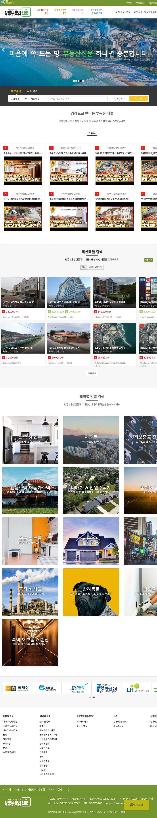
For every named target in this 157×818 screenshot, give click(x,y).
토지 (5, 734)
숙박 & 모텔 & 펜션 (48, 774)
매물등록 (138, 12)
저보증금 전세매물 (47, 730)
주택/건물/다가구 (10, 725)
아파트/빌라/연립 (95, 267)
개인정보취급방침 (36, 789)
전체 (83, 267)
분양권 (6, 747)
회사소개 (6, 789)
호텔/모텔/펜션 (9, 752)
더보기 (91, 373)
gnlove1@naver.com (115, 803)
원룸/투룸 (7, 739)
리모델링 (43, 769)
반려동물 (43, 765)
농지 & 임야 (45, 743)
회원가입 (140, 3)
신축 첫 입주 (45, 721)
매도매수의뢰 (82, 721)
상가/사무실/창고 (10, 730)
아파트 (42, 725)
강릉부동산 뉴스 (120, 721)
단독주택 (43, 752)
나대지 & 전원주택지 (48, 739)
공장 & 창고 (45, 760)
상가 (42, 756)
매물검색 (120, 12)
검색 (140, 98)
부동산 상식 (118, 725)
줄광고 (129, 12)
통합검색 (16, 91)
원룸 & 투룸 (45, 747)
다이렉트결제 (55, 789)
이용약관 (19, 789)
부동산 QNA (82, 725)
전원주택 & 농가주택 (48, 734)
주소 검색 (32, 91)
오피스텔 (6, 743)
